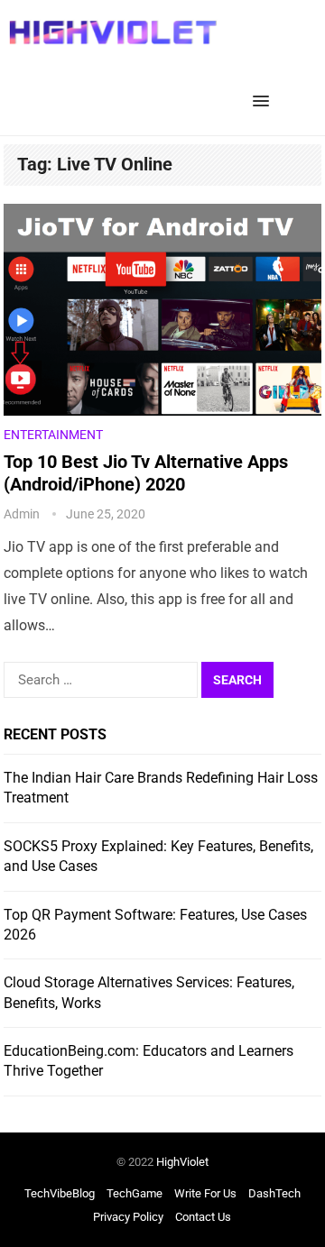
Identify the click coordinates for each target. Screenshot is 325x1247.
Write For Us (205, 1193)
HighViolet (182, 1162)
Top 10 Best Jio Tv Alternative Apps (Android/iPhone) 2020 (146, 473)
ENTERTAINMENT (53, 434)
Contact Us (203, 1217)
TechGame (134, 1193)
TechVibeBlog (59, 1193)
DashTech (274, 1193)
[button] (264, 102)
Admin (22, 514)
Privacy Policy (128, 1217)
